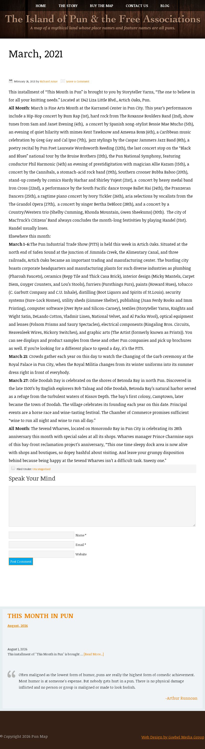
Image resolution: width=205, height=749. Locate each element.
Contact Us (137, 5)
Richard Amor (49, 81)
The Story (68, 5)
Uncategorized (41, 469)
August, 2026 (18, 625)
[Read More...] (94, 654)
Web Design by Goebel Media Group (173, 736)
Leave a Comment (77, 81)
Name (80, 535)
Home (41, 5)
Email (80, 544)
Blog (164, 5)
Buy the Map (101, 5)
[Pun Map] (102, 26)
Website (81, 554)
